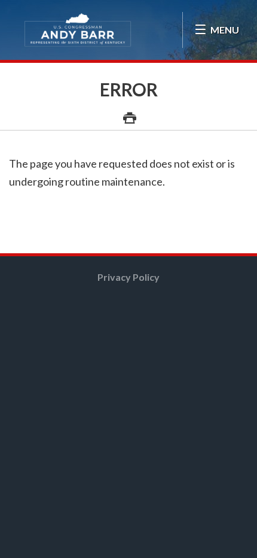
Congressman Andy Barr (77, 30)
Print (128, 111)
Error (129, 89)
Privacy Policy (128, 277)
